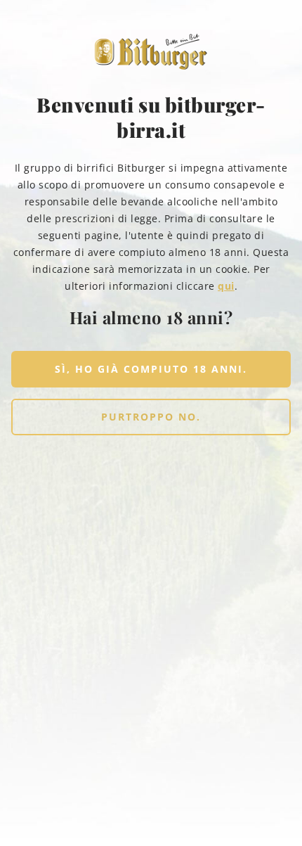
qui (226, 286)
